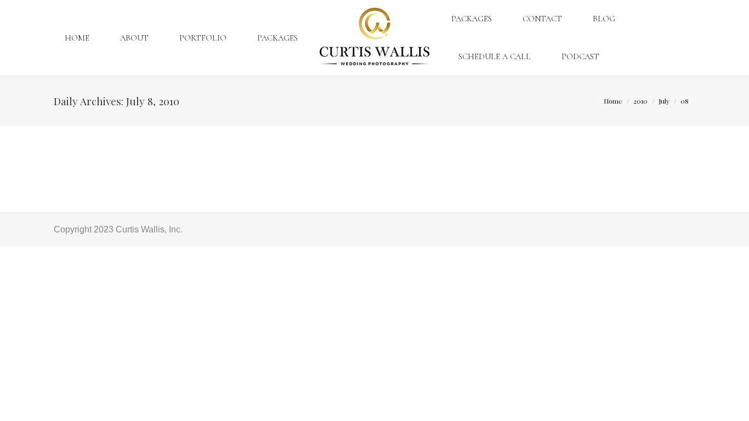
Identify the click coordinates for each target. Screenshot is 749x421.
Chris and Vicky (96, 148)
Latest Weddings (100, 168)
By (171, 168)
